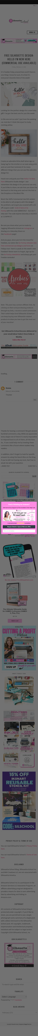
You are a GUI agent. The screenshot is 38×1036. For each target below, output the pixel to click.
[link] (19, 515)
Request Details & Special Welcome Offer (19, 526)
